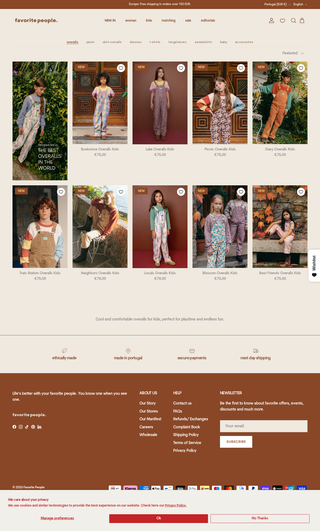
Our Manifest (150, 419)
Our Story (148, 403)
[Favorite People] (36, 21)
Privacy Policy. (175, 505)
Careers (146, 427)
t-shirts (155, 42)
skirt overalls (112, 42)
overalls (72, 42)
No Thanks (260, 518)
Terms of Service (187, 443)
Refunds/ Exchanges (190, 419)
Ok (158, 518)
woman (130, 20)
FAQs (177, 411)
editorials (208, 20)
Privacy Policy (184, 451)
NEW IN (110, 20)
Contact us (182, 403)
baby (223, 42)
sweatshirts (203, 42)
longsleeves (177, 42)
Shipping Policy (186, 435)
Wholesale (148, 435)
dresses (136, 42)
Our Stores (149, 411)
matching (169, 20)
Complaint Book (186, 427)
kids (149, 20)
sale (188, 20)
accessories (244, 42)
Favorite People (34, 487)
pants (90, 42)
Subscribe (236, 441)
